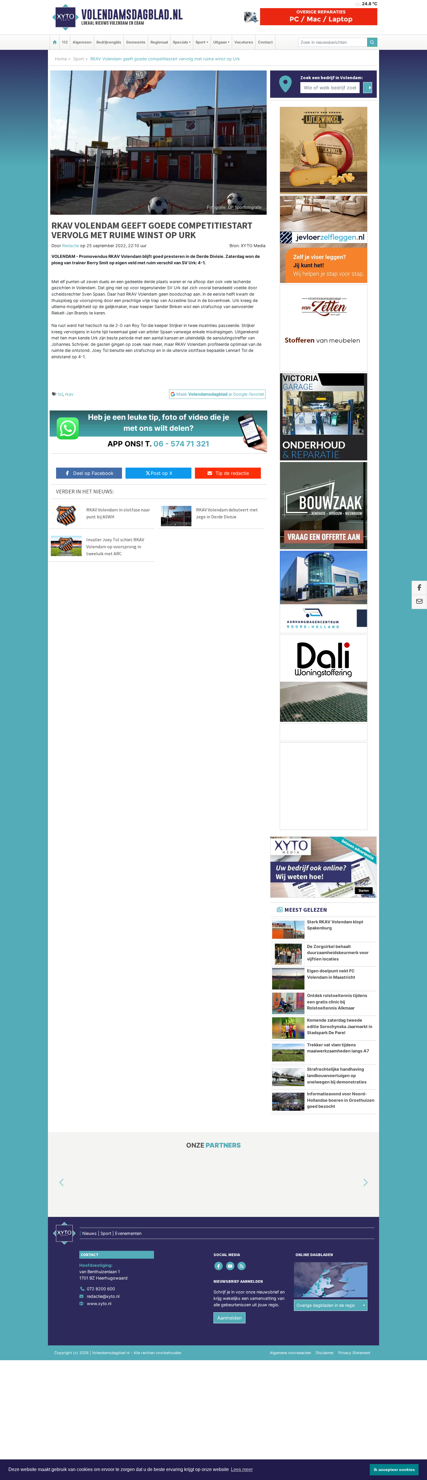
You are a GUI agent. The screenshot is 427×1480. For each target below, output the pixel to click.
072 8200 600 (101, 1288)
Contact (265, 42)
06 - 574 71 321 (181, 443)
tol (60, 394)
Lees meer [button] (242, 1469)
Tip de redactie (232, 473)
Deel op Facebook (93, 473)
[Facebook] (219, 1266)
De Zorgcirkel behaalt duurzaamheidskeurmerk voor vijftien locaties (338, 952)
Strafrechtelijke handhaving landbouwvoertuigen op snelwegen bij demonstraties (337, 1075)
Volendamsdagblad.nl (132, 14)
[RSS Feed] (241, 1266)
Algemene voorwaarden (290, 1353)
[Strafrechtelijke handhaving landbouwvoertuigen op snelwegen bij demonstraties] (288, 1077)
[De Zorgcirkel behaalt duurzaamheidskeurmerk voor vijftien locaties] (288, 954)
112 (65, 42)
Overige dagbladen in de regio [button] (326, 1305)
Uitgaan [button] (220, 42)
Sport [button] (200, 42)
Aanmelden (229, 1318)
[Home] (54, 42)
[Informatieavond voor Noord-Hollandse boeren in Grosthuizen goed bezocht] (288, 1102)
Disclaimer (325, 1353)
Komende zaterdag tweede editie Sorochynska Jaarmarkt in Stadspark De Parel (339, 1026)
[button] (55, 1182)
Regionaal (159, 42)
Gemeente (136, 42)
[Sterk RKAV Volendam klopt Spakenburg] (288, 930)
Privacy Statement (354, 1353)
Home (61, 58)
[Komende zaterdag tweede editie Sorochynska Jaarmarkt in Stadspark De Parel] (288, 1028)
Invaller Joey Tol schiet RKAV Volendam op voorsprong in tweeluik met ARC (115, 546)
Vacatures (243, 42)
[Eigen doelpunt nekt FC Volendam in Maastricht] (288, 979)
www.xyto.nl (99, 1303)
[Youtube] (230, 1266)
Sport (78, 58)
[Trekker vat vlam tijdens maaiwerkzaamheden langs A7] (288, 1053)
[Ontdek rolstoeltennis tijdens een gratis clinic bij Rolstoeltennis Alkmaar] (288, 1003)
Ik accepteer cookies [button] (394, 1469)
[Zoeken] (372, 42)
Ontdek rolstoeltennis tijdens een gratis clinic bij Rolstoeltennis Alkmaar (337, 1001)
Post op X (161, 473)
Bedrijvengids (108, 42)
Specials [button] (180, 42)
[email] (419, 602)
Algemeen (82, 42)
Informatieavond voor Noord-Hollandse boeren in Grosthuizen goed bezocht (340, 1100)
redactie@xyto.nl (103, 1296)
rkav (69, 394)
